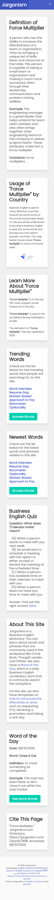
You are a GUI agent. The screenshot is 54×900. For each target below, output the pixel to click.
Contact (18, 876)
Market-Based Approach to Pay (22, 398)
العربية (16, 873)
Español (30, 868)
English (21, 868)
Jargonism (14, 4)
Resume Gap (19, 392)
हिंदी (45, 870)
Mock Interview (20, 389)
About (10, 876)
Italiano (24, 873)
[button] (50, 4)
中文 (38, 873)
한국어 (32, 873)
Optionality (17, 407)
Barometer (17, 404)
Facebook (39, 881)
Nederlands (41, 868)
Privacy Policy (30, 876)
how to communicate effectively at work (25, 700)
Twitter (29, 881)
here (32, 606)
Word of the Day (23, 667)
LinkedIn (27, 884)
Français (27, 870)
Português (37, 870)
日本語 (18, 870)
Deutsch (10, 870)
